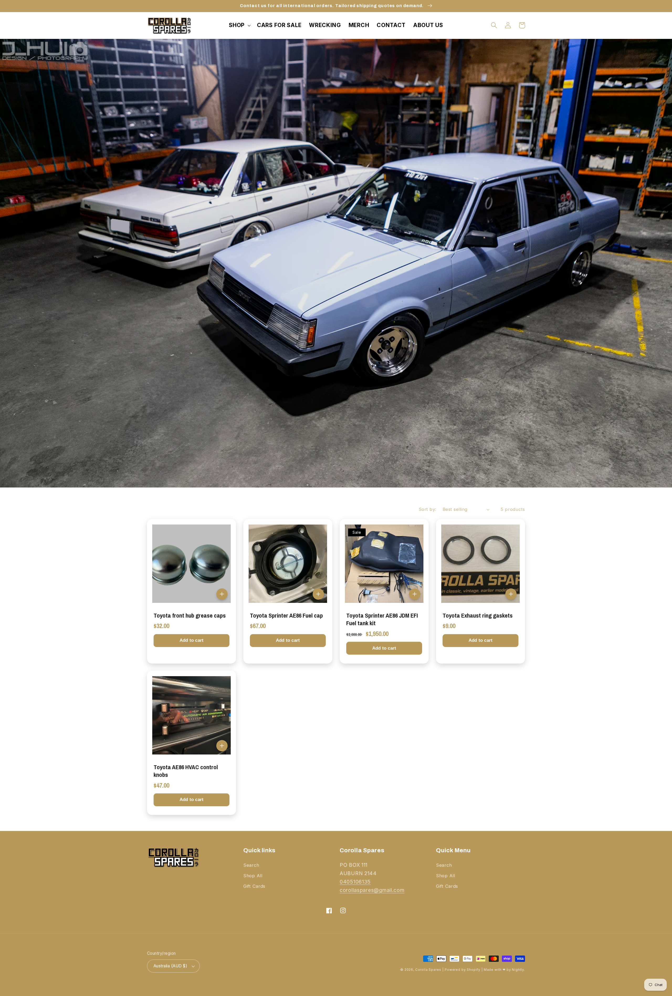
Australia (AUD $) (170, 965)
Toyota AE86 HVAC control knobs (186, 771)
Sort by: (427, 509)
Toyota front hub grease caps (190, 615)
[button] (239, 25)
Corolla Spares (428, 970)
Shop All (252, 875)
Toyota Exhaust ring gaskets (478, 615)
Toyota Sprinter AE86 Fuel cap (286, 615)
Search (251, 865)
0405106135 (355, 882)
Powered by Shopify (462, 970)
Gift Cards (254, 886)
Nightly (518, 970)
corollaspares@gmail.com (372, 890)
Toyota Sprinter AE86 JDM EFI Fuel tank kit (382, 619)
